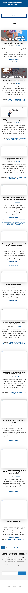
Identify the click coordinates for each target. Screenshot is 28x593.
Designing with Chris (8, 100)
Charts (18, 219)
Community (22, 219)
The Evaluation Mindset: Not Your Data (14, 421)
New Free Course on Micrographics (14, 81)
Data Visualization (6, 222)
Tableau (22, 493)
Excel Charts (7, 223)
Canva (10, 99)
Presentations (22, 177)
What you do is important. (14, 284)
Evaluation (22, 222)
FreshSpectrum (14, 11)
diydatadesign (15, 222)
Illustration (21, 100)
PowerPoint (20, 223)
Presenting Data (11, 224)
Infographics (14, 223)
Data (17, 61)
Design (23, 99)
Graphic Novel (16, 493)
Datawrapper (18, 99)
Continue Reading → (14, 59)
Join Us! (15, 4)
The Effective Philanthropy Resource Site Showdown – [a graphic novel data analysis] (14, 471)
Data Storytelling (20, 220)
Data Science (13, 539)
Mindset (23, 442)
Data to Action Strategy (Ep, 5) (14, 43)
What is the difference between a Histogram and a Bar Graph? (14, 373)
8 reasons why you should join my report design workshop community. (14, 198)
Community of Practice (7, 220)
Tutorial (15, 344)
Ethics (13, 442)
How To (11, 343)
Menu (15, 15)
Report (13, 139)
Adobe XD (10, 219)
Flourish (16, 100)
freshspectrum (18, 589)
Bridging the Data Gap (14, 521)
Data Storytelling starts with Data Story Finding (14, 323)
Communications (15, 138)
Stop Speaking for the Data (14, 159)
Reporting (18, 139)
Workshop (18, 224)
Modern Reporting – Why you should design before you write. (14, 244)
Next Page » (16, 547)
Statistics (22, 392)
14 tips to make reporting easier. (14, 120)
